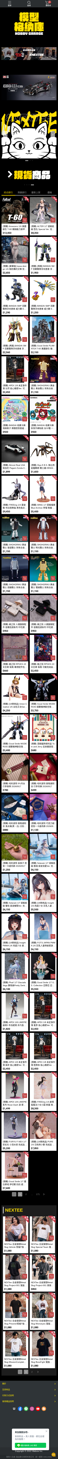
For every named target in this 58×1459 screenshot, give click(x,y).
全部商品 (6, 1389)
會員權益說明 (8, 1401)
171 (38, 1194)
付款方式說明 (8, 1395)
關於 (4, 1383)
